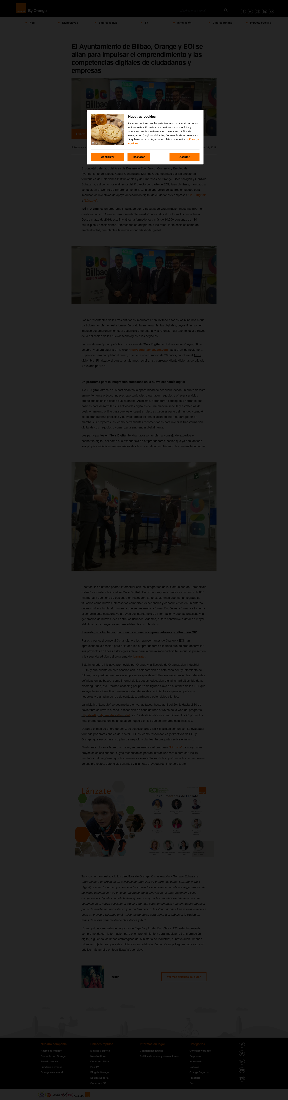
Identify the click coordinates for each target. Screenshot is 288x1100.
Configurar (107, 156)
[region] (145, 137)
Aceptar (185, 156)
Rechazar (139, 156)
